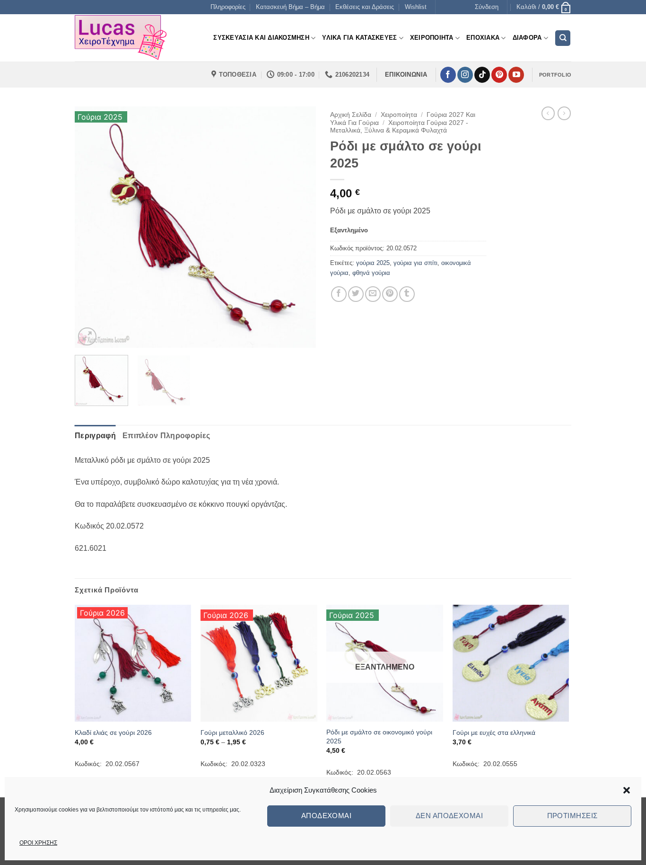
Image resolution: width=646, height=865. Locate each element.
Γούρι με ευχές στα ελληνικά (494, 732)
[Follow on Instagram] (465, 75)
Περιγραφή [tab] (95, 436)
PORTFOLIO (555, 75)
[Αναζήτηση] (562, 38)
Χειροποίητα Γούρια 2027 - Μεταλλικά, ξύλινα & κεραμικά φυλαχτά (399, 126)
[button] (626, 790)
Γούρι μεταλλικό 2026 (232, 732)
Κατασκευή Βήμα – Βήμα (290, 6)
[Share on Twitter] (356, 294)
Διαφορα (527, 37)
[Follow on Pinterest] (499, 75)
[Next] (299, 227)
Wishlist (416, 6)
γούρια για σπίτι (415, 262)
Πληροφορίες (227, 6)
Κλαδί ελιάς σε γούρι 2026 (113, 732)
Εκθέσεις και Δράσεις (364, 6)
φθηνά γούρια (371, 272)
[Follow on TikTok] (482, 75)
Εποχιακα (482, 37)
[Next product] (548, 113)
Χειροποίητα (399, 114)
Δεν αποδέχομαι (449, 816)
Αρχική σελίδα (350, 114)
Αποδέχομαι (326, 816)
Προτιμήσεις (572, 816)
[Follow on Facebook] (448, 75)
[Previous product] (564, 113)
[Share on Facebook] (339, 294)
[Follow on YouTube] (516, 75)
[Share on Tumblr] (407, 294)
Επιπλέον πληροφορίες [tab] (166, 436)
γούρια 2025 (373, 262)
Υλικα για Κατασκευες (359, 37)
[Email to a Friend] (373, 294)
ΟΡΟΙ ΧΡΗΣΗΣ (38, 842)
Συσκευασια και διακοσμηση (261, 37)
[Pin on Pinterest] (390, 294)
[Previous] (91, 227)
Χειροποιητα (432, 37)
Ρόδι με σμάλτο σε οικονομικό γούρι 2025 (379, 736)
